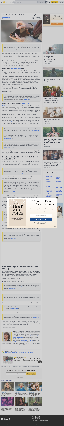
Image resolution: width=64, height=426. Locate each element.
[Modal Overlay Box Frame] (32, 213)
